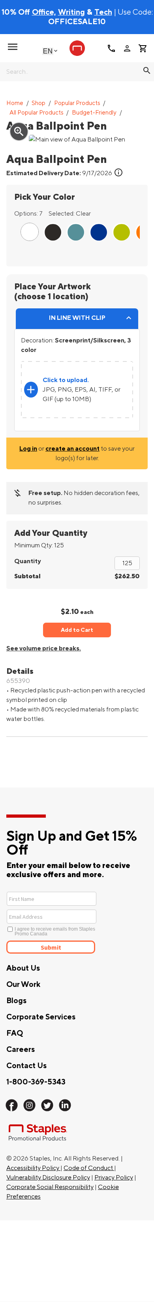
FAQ (14, 1033)
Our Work (23, 984)
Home (14, 103)
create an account (72, 448)
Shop (38, 103)
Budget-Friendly (94, 112)
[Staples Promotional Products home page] (77, 48)
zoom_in (19, 131)
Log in (28, 448)
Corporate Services (40, 1017)
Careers (20, 1049)
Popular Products (77, 103)
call (111, 48)
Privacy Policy (113, 1177)
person (127, 48)
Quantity (27, 561)
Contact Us (26, 1066)
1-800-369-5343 (36, 1082)
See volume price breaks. (43, 648)
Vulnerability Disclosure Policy (48, 1177)
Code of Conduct (89, 1168)
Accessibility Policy (33, 1168)
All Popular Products (36, 112)
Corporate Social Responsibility (50, 1187)
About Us (23, 968)
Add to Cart (77, 630)
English (47, 51)
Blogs (16, 1001)
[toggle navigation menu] (12, 46)
